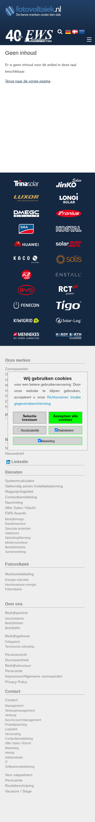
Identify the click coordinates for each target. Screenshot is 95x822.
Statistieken (66, 430)
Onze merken (17, 360)
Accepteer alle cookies (65, 417)
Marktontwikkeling (19, 574)
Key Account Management (23, 720)
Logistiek (11, 729)
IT (6, 762)
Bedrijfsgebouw (17, 636)
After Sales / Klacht (20, 508)
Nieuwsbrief (14, 453)
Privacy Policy (16, 682)
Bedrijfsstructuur (18, 665)
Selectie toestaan (29, 417)
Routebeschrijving (19, 786)
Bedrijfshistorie (15, 547)
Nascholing (14, 502)
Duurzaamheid (17, 660)
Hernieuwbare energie (20, 584)
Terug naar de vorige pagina (27, 81)
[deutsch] (68, 32)
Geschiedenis (14, 618)
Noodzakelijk (30, 430)
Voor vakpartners (18, 775)
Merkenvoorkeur (16, 542)
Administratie (14, 757)
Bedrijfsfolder (14, 623)
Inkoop (9, 752)
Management (14, 706)
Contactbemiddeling (21, 497)
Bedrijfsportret (16, 613)
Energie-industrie (17, 580)
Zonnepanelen (16, 369)
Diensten (13, 472)
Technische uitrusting (19, 646)
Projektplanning (16, 724)
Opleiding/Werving (18, 538)
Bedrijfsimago (14, 519)
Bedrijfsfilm (12, 628)
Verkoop (10, 715)
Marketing (12, 748)
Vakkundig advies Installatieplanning (34, 486)
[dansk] (75, 32)
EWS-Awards (15, 513)
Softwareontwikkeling (19, 766)
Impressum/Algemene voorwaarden (33, 676)
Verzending (13, 734)
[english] (82, 32)
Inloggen (39, 39)
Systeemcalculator (19, 481)
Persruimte (14, 671)
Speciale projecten (18, 528)
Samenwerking (15, 552)
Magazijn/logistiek (19, 491)
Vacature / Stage (18, 791)
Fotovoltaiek (17, 564)
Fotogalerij (12, 642)
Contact (12, 691)
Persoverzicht (16, 655)
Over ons (14, 604)
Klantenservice (15, 524)
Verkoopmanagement (20, 710)
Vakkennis (12, 533)
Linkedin (19, 462)
